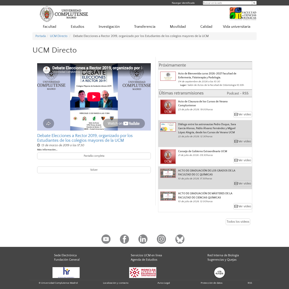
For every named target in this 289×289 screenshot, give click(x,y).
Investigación (109, 27)
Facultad (49, 27)
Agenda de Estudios (144, 259)
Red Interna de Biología (223, 255)
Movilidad (178, 27)
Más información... (47, 149)
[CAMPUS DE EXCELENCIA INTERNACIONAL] (142, 272)
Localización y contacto (115, 283)
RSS (250, 283)
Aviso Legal (163, 283)
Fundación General (67, 259)
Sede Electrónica (65, 255)
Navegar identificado (183, 3)
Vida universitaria (236, 27)
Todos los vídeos (238, 221)
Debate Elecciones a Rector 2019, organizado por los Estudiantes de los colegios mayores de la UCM (85, 138)
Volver (94, 169)
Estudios (77, 27)
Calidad (206, 27)
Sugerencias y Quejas (222, 259)
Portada (40, 36)
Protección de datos (212, 283)
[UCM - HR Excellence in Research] (66, 272)
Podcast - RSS (238, 93)
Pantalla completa (94, 155)
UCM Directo (58, 36)
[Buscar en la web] (254, 3)
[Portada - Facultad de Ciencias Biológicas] (243, 13)
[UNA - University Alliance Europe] (219, 272)
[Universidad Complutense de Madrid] (63, 14)
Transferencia (144, 27)
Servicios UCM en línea (146, 255)
